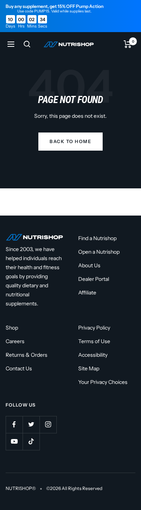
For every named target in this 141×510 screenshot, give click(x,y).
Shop (12, 327)
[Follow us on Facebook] (14, 424)
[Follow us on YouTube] (14, 441)
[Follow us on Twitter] (31, 424)
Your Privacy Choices (102, 382)
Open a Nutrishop (99, 251)
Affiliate (87, 292)
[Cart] (128, 44)
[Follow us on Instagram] (47, 424)
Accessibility (93, 354)
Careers (15, 341)
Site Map (88, 368)
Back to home (70, 141)
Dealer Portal (93, 279)
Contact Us (19, 368)
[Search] (27, 44)
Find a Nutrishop (97, 238)
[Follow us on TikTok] (31, 441)
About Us (89, 265)
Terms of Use (94, 341)
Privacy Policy (94, 327)
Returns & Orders (26, 354)
